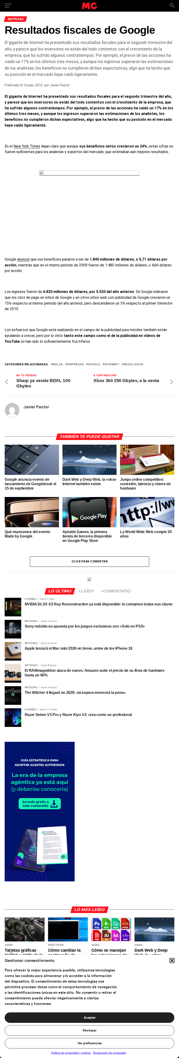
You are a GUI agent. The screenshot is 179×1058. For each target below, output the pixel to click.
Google (94, 364)
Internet (111, 364)
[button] (172, 960)
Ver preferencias (89, 1043)
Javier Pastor (60, 85)
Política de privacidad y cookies (71, 1052)
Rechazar (89, 1030)
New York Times (27, 146)
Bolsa (58, 364)
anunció (23, 259)
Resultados (133, 364)
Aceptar (90, 1017)
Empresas (75, 364)
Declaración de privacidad (109, 1052)
